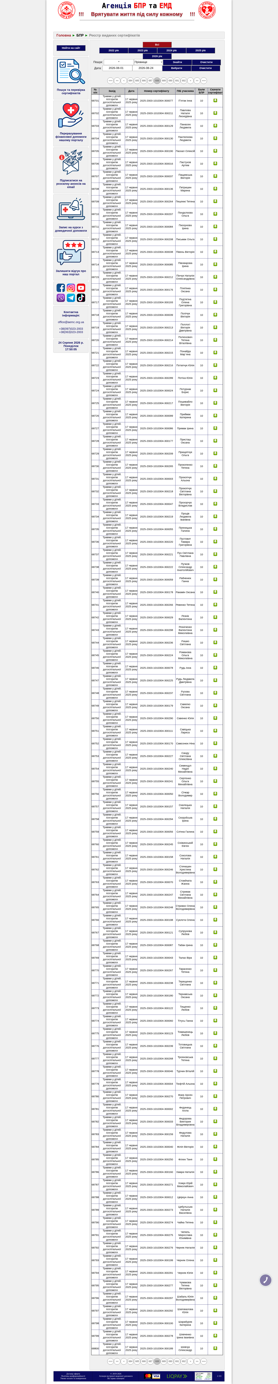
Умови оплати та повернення (73, 1378)
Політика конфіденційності (73, 1376)
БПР (80, 35)
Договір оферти (73, 1374)
